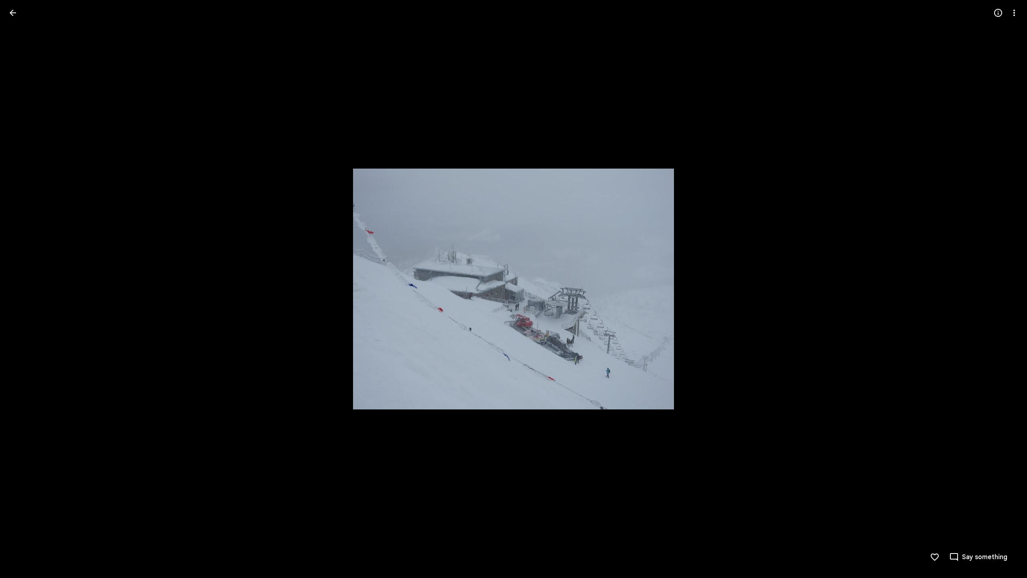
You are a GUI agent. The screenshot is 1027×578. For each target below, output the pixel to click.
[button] (22, 289)
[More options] (1014, 13)
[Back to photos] (12, 12)
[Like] (935, 557)
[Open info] (998, 13)
